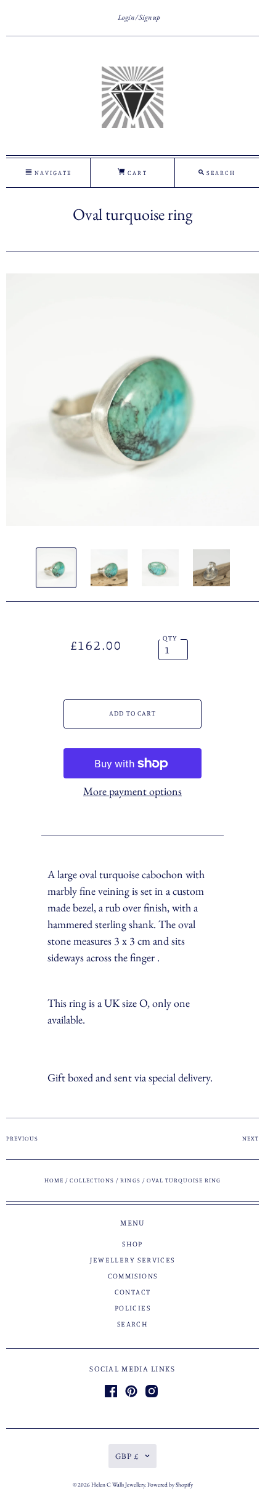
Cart (136, 172)
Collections (92, 1180)
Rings (130, 1180)
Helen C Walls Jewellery (118, 1484)
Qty (170, 638)
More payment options (132, 791)
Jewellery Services (132, 1259)
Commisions (133, 1275)
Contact (133, 1291)
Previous (22, 1138)
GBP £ (127, 1456)
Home (53, 1180)
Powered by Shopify (170, 1484)
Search (132, 1323)
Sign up (149, 17)
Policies (132, 1307)
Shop (132, 1243)
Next (250, 1138)
